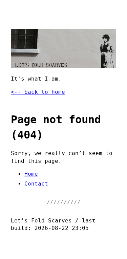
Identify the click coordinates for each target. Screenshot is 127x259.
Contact (36, 183)
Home (31, 174)
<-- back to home (38, 92)
